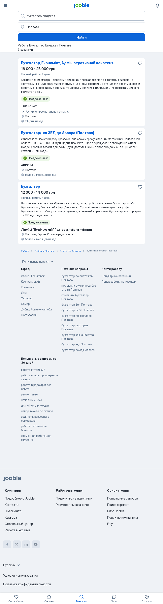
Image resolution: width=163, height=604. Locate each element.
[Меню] (6, 6)
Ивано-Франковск (33, 276)
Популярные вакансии (116, 276)
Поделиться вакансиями (74, 498)
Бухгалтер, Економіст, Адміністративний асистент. (67, 63)
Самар (25, 303)
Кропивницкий (30, 281)
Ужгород (26, 298)
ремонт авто (29, 394)
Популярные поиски (35, 261)
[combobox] (12, 565)
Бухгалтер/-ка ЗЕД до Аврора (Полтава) (57, 133)
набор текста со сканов (37, 411)
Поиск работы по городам (119, 281)
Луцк (24, 292)
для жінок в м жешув (35, 405)
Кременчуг (28, 287)
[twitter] (17, 544)
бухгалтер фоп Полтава (76, 304)
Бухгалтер (30, 186)
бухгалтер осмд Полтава (78, 350)
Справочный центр (19, 524)
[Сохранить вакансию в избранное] (140, 63)
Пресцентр (13, 511)
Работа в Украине (17, 530)
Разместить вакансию (72, 505)
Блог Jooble (115, 511)
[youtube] (36, 544)
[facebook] (7, 544)
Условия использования (20, 575)
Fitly (110, 524)
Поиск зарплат (118, 505)
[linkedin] (26, 544)
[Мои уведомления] (157, 5)
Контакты (12, 505)
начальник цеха (31, 400)
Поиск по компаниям (122, 517)
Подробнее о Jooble (20, 498)
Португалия (29, 315)
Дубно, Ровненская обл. (36, 309)
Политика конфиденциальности (27, 584)
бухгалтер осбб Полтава (77, 310)
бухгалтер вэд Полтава (76, 344)
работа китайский (33, 369)
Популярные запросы (123, 498)
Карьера (11, 517)
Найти (82, 37)
